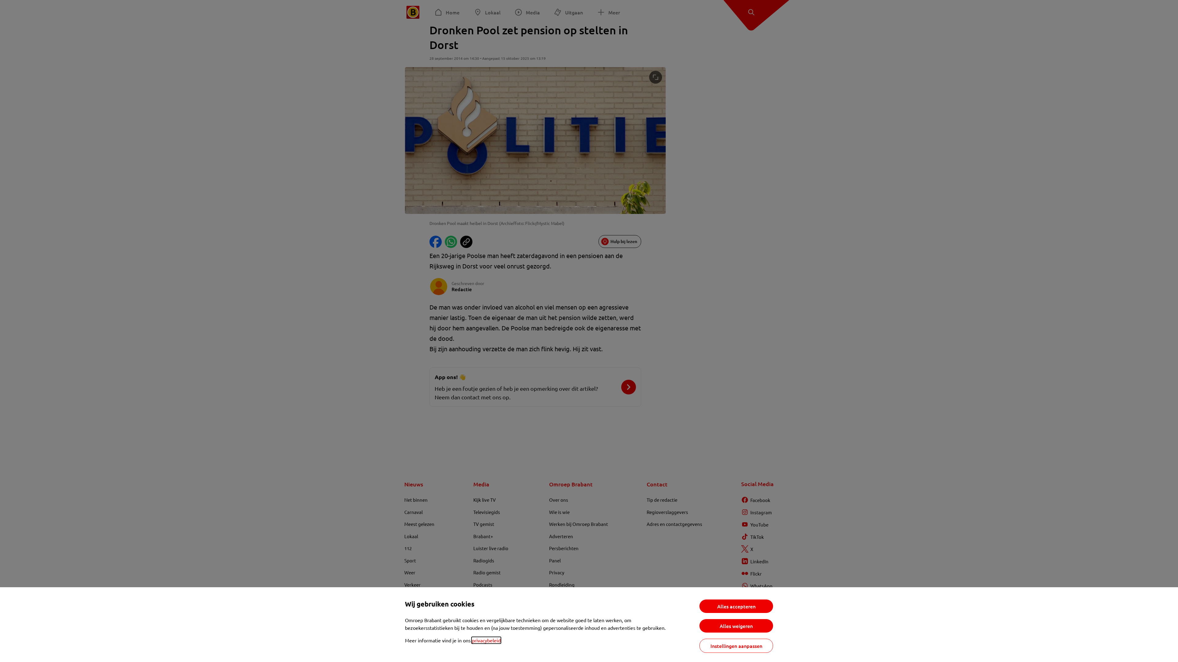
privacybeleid (486, 640)
